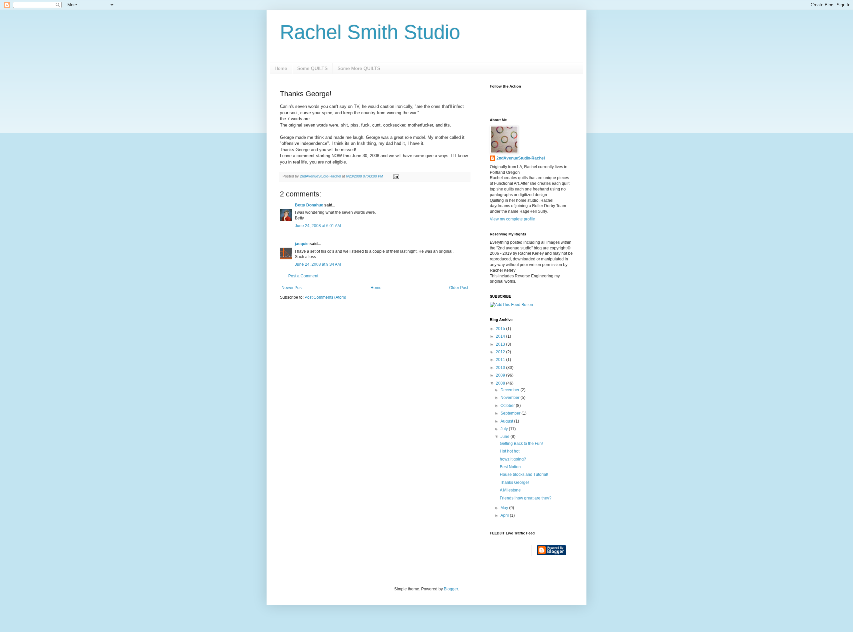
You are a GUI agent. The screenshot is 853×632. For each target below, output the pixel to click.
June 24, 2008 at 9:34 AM (318, 264)
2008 (501, 383)
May (504, 507)
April (505, 515)
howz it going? (513, 459)
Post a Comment (303, 276)
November (510, 397)
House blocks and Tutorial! (524, 474)
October (508, 405)
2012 (501, 352)
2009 (501, 375)
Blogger (451, 589)
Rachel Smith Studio (370, 32)
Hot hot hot (509, 451)
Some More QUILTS (359, 68)
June (505, 436)
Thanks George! (514, 482)
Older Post (458, 287)
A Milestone (510, 490)
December (510, 390)
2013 (501, 344)
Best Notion (510, 467)
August (507, 421)
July (504, 429)
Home (281, 68)
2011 (501, 359)
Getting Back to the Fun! (521, 443)
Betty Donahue (309, 205)
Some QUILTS (312, 68)
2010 (501, 367)
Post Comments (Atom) (325, 297)
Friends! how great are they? (525, 498)
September (510, 413)
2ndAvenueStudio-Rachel (520, 158)
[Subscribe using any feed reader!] (511, 304)
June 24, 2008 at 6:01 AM (318, 225)
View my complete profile (512, 219)
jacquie (302, 243)
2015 (501, 328)
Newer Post (292, 287)
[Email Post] (396, 176)
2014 (501, 336)
